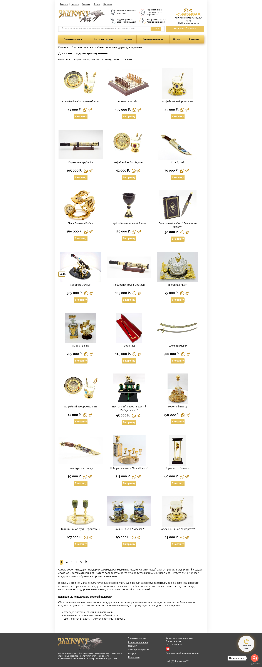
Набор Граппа (80, 346)
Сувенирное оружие (153, 39)
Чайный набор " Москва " (129, 529)
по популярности (91, 59)
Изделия (128, 39)
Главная (64, 4)
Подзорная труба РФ (80, 162)
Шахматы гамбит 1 (129, 101)
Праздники (193, 39)
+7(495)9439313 (188, 14)
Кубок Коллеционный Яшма (129, 223)
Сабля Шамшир (177, 346)
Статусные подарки (103, 39)
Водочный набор (178, 406)
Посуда (176, 39)
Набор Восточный (80, 285)
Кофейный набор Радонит (129, 162)
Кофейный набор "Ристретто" (177, 529)
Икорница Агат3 (177, 285)
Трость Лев (129, 346)
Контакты (107, 4)
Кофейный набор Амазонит (80, 406)
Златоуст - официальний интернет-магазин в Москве (81, 644)
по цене (77, 59)
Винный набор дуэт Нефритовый (80, 529)
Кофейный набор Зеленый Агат (80, 101)
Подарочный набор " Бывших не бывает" (177, 225)
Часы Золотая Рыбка (80, 223)
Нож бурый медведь (81, 468)
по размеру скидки (110, 59)
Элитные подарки (73, 39)
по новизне (127, 59)
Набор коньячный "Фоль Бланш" (129, 468)
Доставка (86, 4)
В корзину (80, 116)
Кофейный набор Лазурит (177, 101)
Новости (75, 4)
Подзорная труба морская (129, 285)
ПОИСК (156, 28)
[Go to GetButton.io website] (255, 664)
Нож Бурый (177, 162)
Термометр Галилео (178, 468)
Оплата (97, 4)
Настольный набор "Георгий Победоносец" (129, 408)
